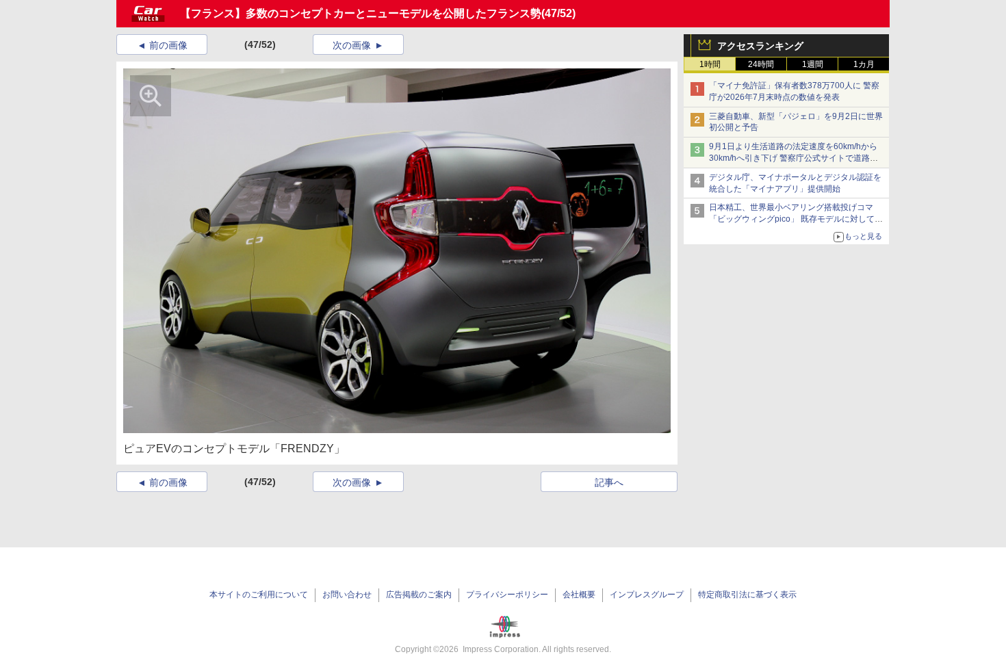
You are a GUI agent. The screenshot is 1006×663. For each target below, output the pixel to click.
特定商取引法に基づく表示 (747, 594)
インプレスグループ (647, 594)
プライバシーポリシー (507, 594)
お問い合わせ (347, 594)
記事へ (609, 482)
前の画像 (168, 45)
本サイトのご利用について (258, 594)
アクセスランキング (760, 45)
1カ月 (864, 64)
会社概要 (579, 594)
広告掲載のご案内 (419, 594)
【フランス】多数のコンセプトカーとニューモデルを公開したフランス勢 (360, 13)
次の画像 (352, 45)
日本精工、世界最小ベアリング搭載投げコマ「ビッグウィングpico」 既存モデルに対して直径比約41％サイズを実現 (796, 219)
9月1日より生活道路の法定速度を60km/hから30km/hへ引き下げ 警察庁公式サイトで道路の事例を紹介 (793, 158)
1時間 (710, 64)
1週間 (812, 64)
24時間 (761, 64)
